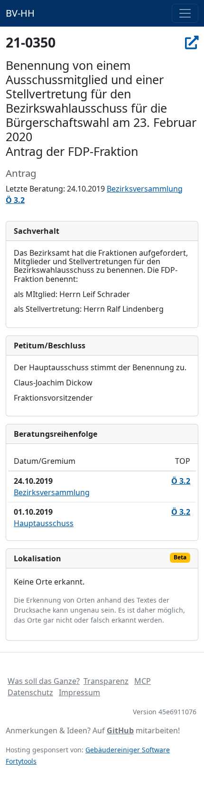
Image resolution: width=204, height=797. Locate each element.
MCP (142, 681)
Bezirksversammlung (145, 188)
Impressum (79, 692)
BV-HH (20, 13)
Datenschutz (30, 692)
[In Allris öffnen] (191, 42)
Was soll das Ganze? (44, 681)
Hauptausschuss (44, 523)
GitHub (120, 730)
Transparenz (106, 681)
